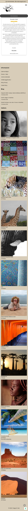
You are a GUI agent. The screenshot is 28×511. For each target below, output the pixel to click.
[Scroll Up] (24, 505)
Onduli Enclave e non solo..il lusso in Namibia (12, 103)
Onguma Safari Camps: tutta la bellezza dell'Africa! (13, 93)
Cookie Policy (4, 85)
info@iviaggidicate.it (21, 1)
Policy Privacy (4, 82)
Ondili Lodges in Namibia (7, 98)
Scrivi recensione (14, 16)
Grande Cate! (14, 19)
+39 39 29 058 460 (5, 77)
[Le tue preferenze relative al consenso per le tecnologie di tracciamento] (25, 508)
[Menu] (26, 5)
